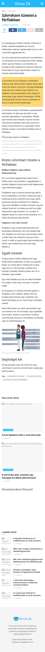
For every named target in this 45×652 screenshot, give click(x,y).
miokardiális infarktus (15, 376)
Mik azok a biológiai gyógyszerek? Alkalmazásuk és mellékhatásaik (28, 560)
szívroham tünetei (34, 376)
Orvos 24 (22, 4)
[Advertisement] (22, 38)
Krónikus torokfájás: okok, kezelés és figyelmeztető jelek (26, 571)
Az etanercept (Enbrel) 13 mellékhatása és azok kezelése (27, 594)
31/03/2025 (26, 25)
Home (4, 11)
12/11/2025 (6, 438)
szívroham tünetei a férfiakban (15, 380)
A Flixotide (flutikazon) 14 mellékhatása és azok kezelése (27, 539)
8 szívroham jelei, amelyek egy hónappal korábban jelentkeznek (19, 476)
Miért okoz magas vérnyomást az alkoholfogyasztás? (27, 550)
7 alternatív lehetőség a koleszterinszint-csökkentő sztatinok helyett (25, 582)
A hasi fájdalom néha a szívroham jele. (21, 434)
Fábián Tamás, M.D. (11, 25)
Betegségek (12, 11)
